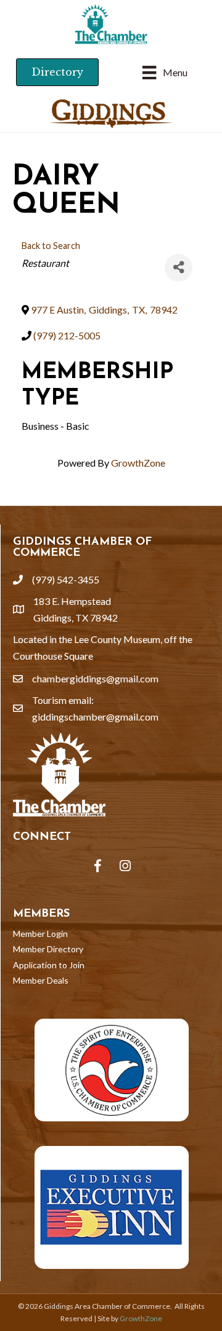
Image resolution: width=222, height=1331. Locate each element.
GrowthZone (138, 462)
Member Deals (40, 980)
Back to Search (51, 245)
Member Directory (48, 949)
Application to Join (48, 965)
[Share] (178, 268)
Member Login (40, 933)
